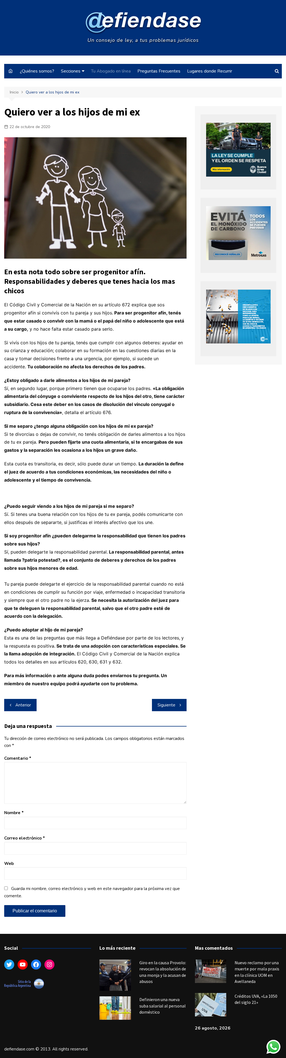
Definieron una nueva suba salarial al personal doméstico (162, 1006)
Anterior (23, 705)
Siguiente (166, 705)
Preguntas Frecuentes (158, 71)
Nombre (14, 813)
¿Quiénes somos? (37, 71)
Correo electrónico (24, 838)
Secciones (70, 71)
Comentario (17, 758)
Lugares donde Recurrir (209, 71)
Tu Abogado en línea (111, 71)
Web (9, 863)
